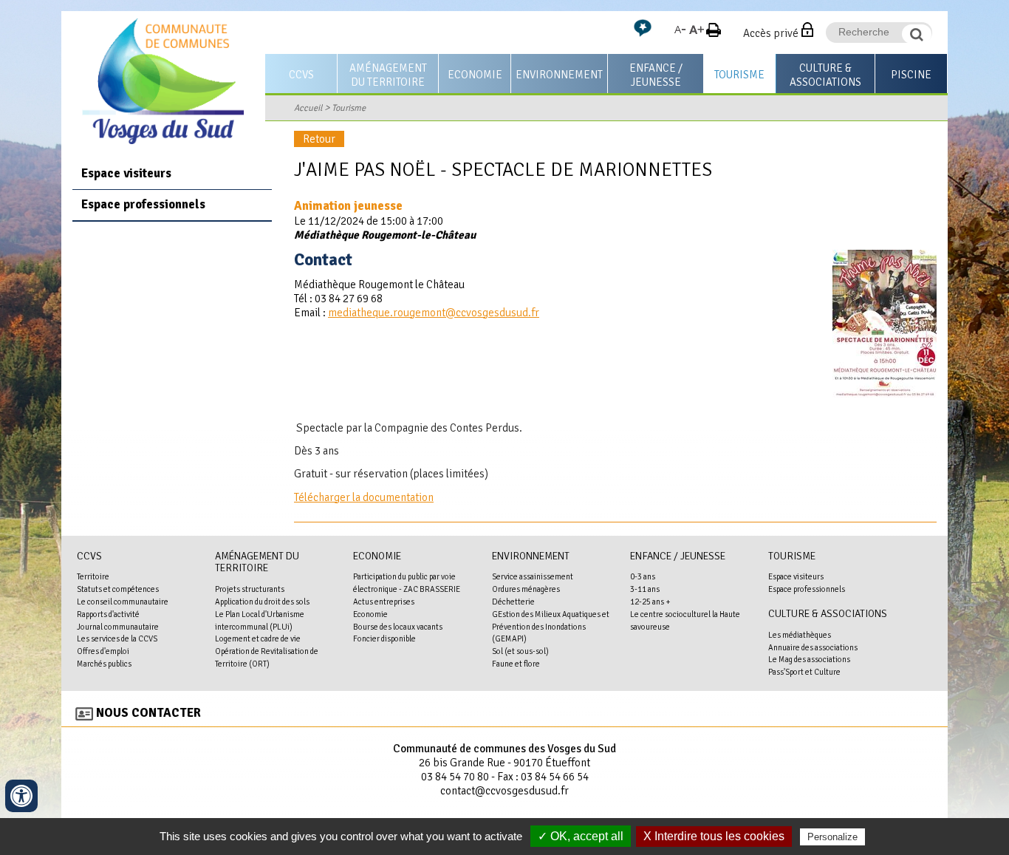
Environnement (559, 74)
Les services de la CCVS (117, 638)
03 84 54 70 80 (455, 776)
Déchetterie (513, 601)
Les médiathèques (799, 635)
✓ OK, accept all (580, 836)
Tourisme (739, 74)
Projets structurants (249, 589)
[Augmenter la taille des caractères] (696, 33)
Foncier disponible (384, 638)
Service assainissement (532, 576)
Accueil (308, 108)
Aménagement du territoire (388, 75)
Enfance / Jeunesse (656, 75)
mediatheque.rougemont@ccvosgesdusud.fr (433, 312)
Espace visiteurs (126, 173)
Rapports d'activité (108, 614)
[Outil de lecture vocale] (642, 34)
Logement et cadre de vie (258, 638)
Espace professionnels (143, 204)
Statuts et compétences (118, 589)
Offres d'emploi (103, 651)
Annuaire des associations (813, 647)
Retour (319, 139)
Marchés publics (104, 663)
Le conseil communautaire (122, 601)
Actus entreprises (383, 601)
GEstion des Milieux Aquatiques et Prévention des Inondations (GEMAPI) (550, 626)
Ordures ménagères (526, 589)
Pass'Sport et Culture (804, 672)
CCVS (301, 74)
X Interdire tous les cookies (713, 836)
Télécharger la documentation (364, 497)
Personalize (832, 836)
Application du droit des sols (262, 601)
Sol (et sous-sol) (520, 651)
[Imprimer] (713, 33)
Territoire (93, 576)
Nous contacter (148, 713)
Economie (475, 74)
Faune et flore (516, 663)
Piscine (911, 74)
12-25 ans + (650, 601)
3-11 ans (645, 589)
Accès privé (770, 33)
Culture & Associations (825, 75)
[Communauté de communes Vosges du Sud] (163, 140)
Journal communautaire (118, 626)
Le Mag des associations (809, 659)
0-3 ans (642, 576)
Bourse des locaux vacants (397, 626)
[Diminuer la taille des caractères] (679, 33)
